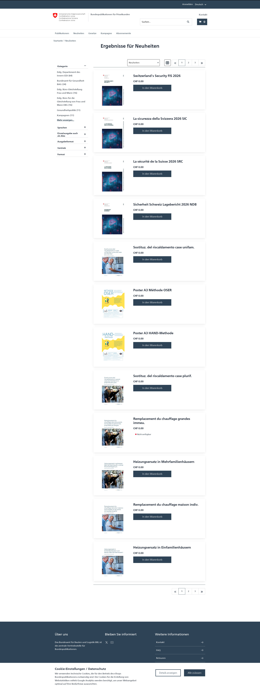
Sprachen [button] (71, 127)
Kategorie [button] (71, 65)
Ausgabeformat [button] (71, 141)
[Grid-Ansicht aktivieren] (167, 62)
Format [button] (71, 154)
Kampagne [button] (106, 33)
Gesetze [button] (92, 33)
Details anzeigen (168, 672)
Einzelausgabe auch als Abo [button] (71, 134)
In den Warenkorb (152, 87)
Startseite (58, 40)
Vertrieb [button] (71, 147)
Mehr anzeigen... (65, 120)
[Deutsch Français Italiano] (200, 4)
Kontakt (203, 14)
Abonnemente (123, 33)
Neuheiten (78, 33)
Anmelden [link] (187, 4)
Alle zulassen (195, 672)
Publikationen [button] (62, 33)
